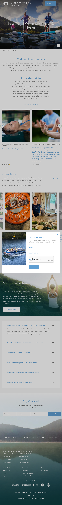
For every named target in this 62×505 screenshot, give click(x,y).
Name (31, 247)
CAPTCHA (32, 259)
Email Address (33, 253)
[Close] (57, 235)
